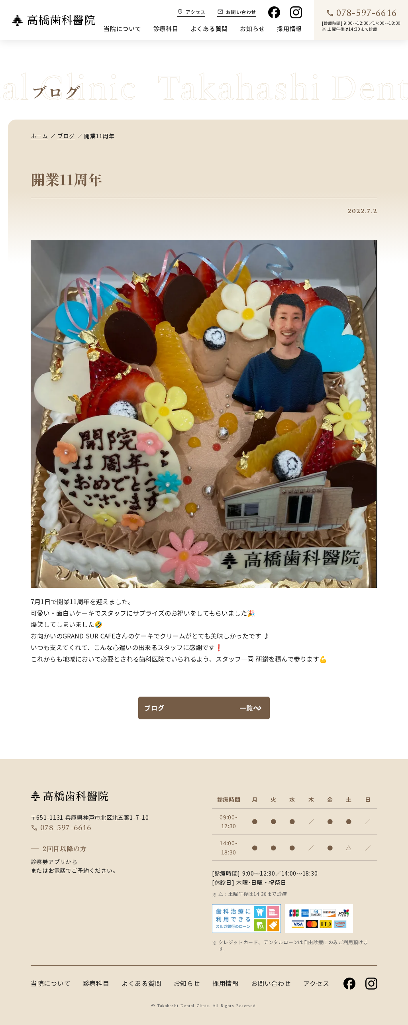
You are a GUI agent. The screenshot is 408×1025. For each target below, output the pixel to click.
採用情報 (289, 28)
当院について (122, 28)
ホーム (39, 136)
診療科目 (165, 28)
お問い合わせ (271, 983)
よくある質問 (209, 28)
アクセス (316, 983)
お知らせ (252, 28)
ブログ (66, 136)
